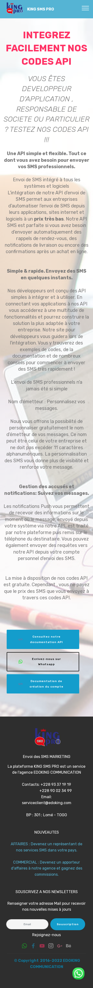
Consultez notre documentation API (46, 639)
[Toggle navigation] (85, 8)
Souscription (68, 924)
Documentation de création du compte (46, 683)
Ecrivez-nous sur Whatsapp (46, 661)
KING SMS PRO (40, 9)
